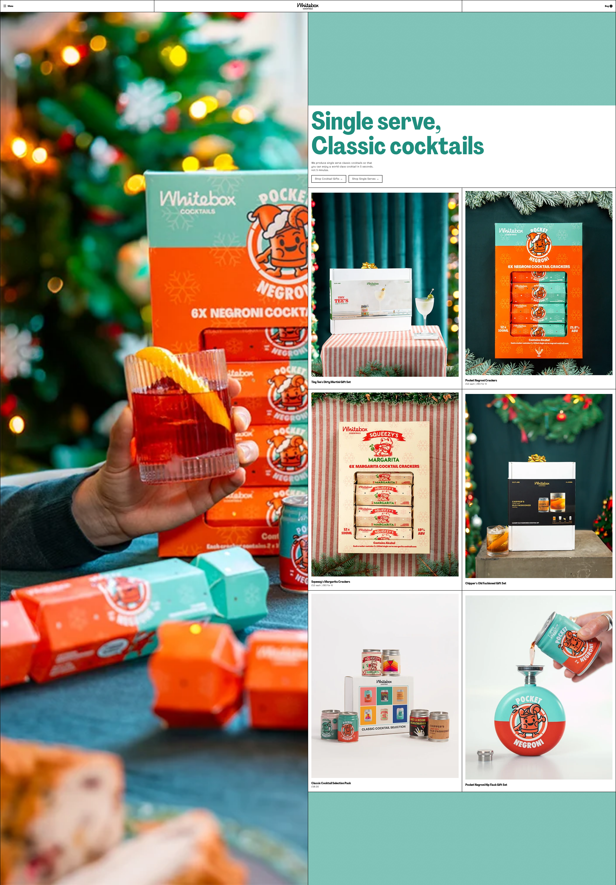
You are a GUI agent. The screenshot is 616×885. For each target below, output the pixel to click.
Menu (10, 6)
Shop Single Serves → (365, 179)
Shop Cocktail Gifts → (329, 179)
